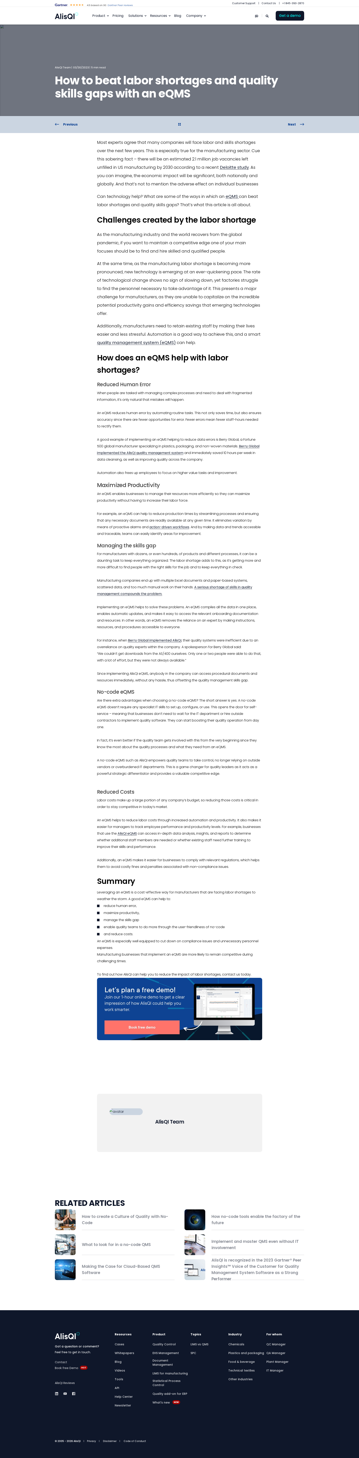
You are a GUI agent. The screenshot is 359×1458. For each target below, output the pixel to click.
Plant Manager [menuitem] (277, 1362)
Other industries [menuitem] (240, 1379)
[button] (179, 1451)
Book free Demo (66, 1368)
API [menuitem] (117, 1388)
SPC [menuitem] (193, 1353)
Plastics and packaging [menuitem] (246, 1353)
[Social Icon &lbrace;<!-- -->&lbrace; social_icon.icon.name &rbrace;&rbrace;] (58, 1393)
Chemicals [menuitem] (236, 1344)
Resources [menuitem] (158, 15)
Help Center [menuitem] (124, 1397)
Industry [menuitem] (235, 1334)
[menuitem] (243, 3)
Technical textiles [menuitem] (241, 1370)
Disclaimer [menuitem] (110, 1441)
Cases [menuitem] (119, 1344)
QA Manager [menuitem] (275, 1353)
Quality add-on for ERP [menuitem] (169, 1394)
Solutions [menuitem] (135, 15)
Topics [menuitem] (196, 1334)
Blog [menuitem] (118, 1362)
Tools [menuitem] (119, 1379)
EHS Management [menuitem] (165, 1353)
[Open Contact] (256, 15)
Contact (61, 1362)
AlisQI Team (63, 67)
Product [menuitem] (98, 15)
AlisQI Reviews (65, 1383)
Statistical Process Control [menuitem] (166, 1383)
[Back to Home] (66, 15)
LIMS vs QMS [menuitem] (199, 1344)
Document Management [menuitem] (162, 1362)
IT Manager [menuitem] (275, 1370)
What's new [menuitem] (165, 1402)
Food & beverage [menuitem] (241, 1362)
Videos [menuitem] (120, 1370)
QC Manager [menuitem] (276, 1344)
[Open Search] (267, 16)
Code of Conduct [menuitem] (135, 1441)
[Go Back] (179, 124)
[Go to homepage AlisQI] (67, 1335)
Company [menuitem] (194, 15)
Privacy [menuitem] (91, 1441)
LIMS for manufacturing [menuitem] (170, 1373)
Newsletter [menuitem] (123, 1405)
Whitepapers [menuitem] (124, 1353)
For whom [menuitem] (274, 1334)
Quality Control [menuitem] (164, 1344)
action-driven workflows (169, 527)
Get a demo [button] (290, 15)
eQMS (232, 196)
